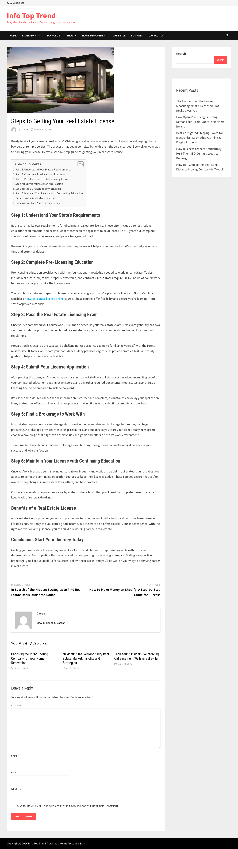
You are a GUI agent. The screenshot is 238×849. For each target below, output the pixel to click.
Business (137, 35)
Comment (18, 705)
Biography (29, 35)
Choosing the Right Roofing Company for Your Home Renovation (29, 658)
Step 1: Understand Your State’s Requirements (43, 169)
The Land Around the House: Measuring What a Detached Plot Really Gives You (197, 106)
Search (181, 53)
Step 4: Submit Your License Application (39, 183)
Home (13, 35)
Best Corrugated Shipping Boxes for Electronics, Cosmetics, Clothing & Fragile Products (199, 137)
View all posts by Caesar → (52, 622)
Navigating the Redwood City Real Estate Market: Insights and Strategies (86, 658)
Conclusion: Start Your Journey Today (38, 203)
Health (71, 35)
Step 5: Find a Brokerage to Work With (38, 188)
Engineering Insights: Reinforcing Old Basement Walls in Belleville (136, 656)
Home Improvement (94, 35)
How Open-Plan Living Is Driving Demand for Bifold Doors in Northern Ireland (200, 121)
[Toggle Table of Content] (79, 164)
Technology (53, 35)
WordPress (67, 843)
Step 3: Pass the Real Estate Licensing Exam (42, 179)
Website (16, 788)
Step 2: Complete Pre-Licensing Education (41, 174)
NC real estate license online (45, 299)
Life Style (119, 35)
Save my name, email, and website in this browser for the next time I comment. (68, 806)
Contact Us (156, 35)
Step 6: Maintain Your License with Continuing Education (49, 193)
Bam (82, 843)
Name (15, 756)
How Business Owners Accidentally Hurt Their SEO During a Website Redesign (198, 153)
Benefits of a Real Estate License (35, 198)
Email (15, 772)
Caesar (24, 129)
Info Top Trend (31, 15)
